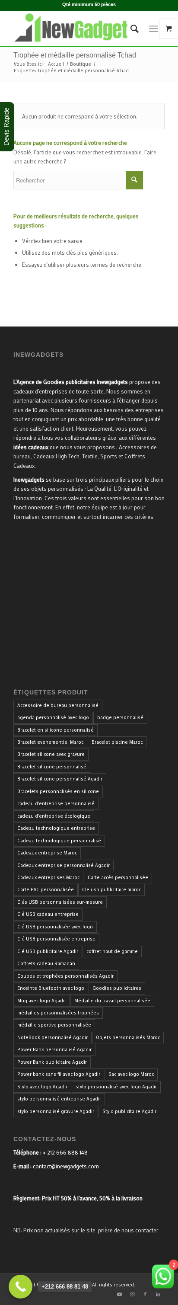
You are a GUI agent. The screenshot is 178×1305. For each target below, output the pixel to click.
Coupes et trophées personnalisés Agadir (65, 976)
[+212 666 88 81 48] (20, 1287)
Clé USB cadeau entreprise (48, 914)
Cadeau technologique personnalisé (59, 841)
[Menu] (153, 28)
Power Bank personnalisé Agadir (54, 1049)
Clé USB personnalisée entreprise (56, 939)
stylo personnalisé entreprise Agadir (59, 1099)
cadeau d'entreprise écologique (53, 816)
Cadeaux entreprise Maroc (47, 853)
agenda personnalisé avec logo (53, 717)
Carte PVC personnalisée (45, 889)
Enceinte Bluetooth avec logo (50, 988)
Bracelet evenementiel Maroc (50, 742)
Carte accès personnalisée (118, 877)
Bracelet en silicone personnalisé (55, 730)
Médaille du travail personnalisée (112, 1001)
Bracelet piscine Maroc (117, 742)
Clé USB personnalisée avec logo (55, 927)
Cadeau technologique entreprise (56, 828)
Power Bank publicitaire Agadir (52, 1062)
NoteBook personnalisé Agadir (52, 1037)
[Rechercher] (130, 28)
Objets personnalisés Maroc (128, 1037)
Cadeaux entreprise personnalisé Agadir (63, 865)
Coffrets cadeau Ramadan (46, 963)
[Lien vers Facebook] (145, 1294)
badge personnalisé (120, 717)
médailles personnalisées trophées (58, 1013)
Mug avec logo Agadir (41, 1001)
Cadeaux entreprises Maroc (48, 877)
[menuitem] (130, 28)
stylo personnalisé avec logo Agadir (116, 1087)
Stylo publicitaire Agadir (129, 1111)
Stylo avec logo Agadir (42, 1087)
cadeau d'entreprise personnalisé (56, 803)
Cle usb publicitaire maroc (111, 889)
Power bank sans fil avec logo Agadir (58, 1074)
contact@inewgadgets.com (66, 1166)
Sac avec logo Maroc (131, 1074)
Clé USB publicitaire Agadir (47, 951)
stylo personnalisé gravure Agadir (55, 1111)
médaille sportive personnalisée (54, 1025)
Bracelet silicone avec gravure (51, 754)
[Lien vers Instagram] (132, 1294)
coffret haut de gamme (112, 951)
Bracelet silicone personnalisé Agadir (59, 779)
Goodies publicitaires (116, 988)
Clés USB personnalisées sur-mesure (60, 902)
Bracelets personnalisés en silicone (58, 791)
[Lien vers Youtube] (119, 1294)
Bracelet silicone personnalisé (51, 767)
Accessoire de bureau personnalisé (58, 705)
